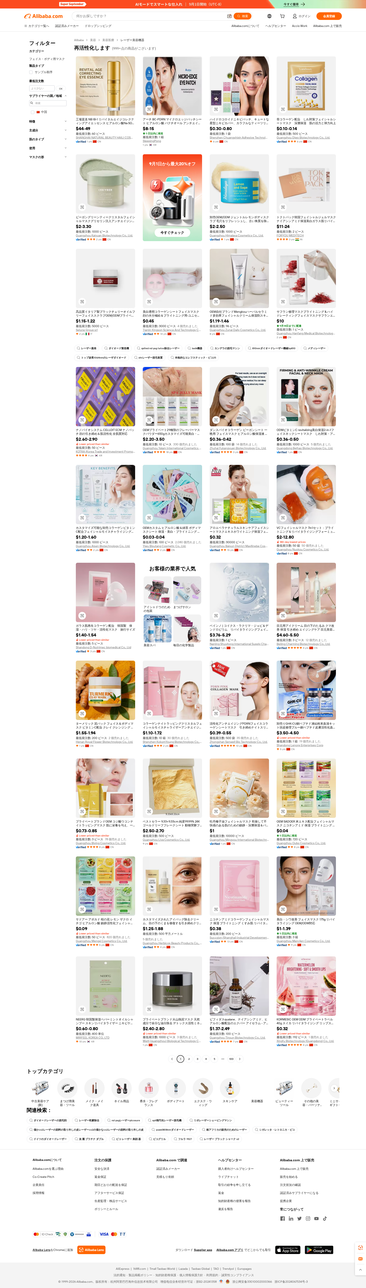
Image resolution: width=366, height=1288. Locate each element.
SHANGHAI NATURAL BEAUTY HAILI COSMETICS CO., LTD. (105, 137)
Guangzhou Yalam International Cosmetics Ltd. (172, 448)
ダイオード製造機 (119, 348)
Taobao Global (200, 1268)
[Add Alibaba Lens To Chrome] (91, 1250)
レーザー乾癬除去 (89, 1120)
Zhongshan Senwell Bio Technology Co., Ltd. (239, 741)
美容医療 (108, 40)
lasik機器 (197, 348)
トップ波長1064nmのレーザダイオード (103, 357)
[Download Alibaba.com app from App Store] (288, 1250)
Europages (244, 1268)
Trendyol (228, 1268)
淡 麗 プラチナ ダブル (91, 1139)
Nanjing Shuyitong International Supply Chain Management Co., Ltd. (239, 644)
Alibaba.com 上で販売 (294, 1168)
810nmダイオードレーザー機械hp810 (273, 348)
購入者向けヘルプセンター (236, 1168)
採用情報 (38, 1193)
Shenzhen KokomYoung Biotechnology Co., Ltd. (172, 741)
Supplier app (203, 1250)
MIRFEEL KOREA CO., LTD (93, 1037)
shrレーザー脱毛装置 (151, 357)
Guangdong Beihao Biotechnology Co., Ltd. (305, 448)
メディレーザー (317, 348)
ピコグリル (159, 1139)
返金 (221, 1193)
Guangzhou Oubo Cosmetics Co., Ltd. (301, 843)
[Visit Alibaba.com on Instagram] (308, 1218)
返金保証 (100, 1176)
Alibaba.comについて (47, 1160)
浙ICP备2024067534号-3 (291, 1281)
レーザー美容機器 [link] (132, 40)
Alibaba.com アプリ (229, 1250)
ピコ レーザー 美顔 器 (128, 1139)
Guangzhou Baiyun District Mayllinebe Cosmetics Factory (239, 546)
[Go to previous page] (172, 1059)
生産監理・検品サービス (110, 1201)
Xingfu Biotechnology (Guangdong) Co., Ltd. (305, 1041)
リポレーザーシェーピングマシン (213, 1120)
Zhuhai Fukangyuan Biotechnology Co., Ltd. (238, 448)
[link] (360, 1247)
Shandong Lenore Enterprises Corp (300, 745)
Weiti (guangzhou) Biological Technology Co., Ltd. (172, 1041)
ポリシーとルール (106, 1209)
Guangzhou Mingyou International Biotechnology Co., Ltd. (239, 839)
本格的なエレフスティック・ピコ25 (195, 357)
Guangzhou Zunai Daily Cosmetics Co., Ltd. (238, 330)
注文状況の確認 (290, 1185)
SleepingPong (152, 141)
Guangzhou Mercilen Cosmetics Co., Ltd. (303, 941)
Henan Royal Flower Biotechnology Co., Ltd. (104, 741)
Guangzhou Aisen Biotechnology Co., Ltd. (103, 546)
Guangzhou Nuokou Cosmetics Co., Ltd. (303, 549)
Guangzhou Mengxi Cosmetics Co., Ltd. (101, 941)
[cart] (283, 16)
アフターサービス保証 (109, 1193)
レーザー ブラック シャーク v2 (221, 1139)
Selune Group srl (87, 330)
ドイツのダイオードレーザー (50, 1139)
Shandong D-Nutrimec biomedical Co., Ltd (103, 647)
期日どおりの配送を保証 (110, 1185)
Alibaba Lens (41, 1250)
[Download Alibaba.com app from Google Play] (319, 1250)
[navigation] (48, 550)
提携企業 (286, 1201)
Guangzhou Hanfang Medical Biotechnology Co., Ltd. (306, 333)
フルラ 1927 (185, 1139)
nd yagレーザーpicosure (126, 1120)
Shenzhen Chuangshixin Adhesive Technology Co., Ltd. (239, 137)
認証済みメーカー (168, 1168)
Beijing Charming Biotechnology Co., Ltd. (303, 644)
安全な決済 (101, 1168)
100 (231, 1058)
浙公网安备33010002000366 (252, 1281)
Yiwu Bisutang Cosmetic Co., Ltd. (164, 546)
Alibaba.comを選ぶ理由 (48, 1168)
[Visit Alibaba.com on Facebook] (282, 1218)
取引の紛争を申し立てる (234, 1185)
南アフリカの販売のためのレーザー (226, 1129)
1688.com (139, 1268)
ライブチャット (228, 1176)
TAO (216, 1268)
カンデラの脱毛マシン (227, 348)
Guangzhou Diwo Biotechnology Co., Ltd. (303, 137)
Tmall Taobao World (162, 1268)
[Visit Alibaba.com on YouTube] (316, 1218)
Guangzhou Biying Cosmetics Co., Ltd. (101, 843)
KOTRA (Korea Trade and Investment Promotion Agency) (105, 451)
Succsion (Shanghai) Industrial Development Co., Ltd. (239, 937)
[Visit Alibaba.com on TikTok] (324, 1218)
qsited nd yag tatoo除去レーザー (160, 348)
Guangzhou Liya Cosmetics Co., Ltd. (166, 839)
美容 (93, 40)
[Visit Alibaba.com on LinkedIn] (291, 1218)
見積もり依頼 (165, 1176)
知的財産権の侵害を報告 (234, 1201)
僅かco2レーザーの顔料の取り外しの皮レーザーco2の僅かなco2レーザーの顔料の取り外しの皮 (89, 1129)
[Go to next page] (240, 1059)
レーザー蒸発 (88, 348)
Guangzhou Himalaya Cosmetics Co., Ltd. (236, 235)
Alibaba (79, 40)
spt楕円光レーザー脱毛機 (167, 1120)
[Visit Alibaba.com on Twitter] (299, 1218)
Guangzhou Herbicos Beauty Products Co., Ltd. (172, 943)
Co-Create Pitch (43, 1176)
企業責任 (38, 1185)
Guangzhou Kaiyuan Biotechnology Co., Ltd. (104, 235)
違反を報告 (225, 1209)
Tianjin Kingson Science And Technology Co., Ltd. (172, 330)
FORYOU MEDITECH (290, 235)
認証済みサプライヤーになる (299, 1193)
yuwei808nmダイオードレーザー (175, 1129)
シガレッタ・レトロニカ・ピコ (277, 1129)
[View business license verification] (221, 1282)
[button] (229, 16)
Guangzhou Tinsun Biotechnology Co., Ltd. (237, 1037)
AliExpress (122, 1268)
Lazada (183, 1268)
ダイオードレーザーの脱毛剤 (50, 1120)
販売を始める (289, 1176)
